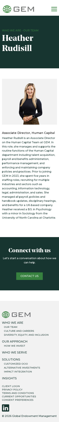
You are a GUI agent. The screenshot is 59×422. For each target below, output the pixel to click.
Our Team (31, 30)
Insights (9, 378)
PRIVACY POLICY (12, 389)
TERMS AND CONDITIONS (18, 393)
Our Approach (15, 341)
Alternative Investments (22, 367)
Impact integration (18, 371)
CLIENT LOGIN (11, 386)
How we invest (14, 345)
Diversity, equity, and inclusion (26, 334)
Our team (10, 327)
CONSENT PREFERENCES (17, 399)
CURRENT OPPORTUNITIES (19, 396)
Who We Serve (14, 352)
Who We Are (11, 30)
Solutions (11, 359)
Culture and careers (19, 330)
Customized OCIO (16, 363)
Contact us (29, 276)
